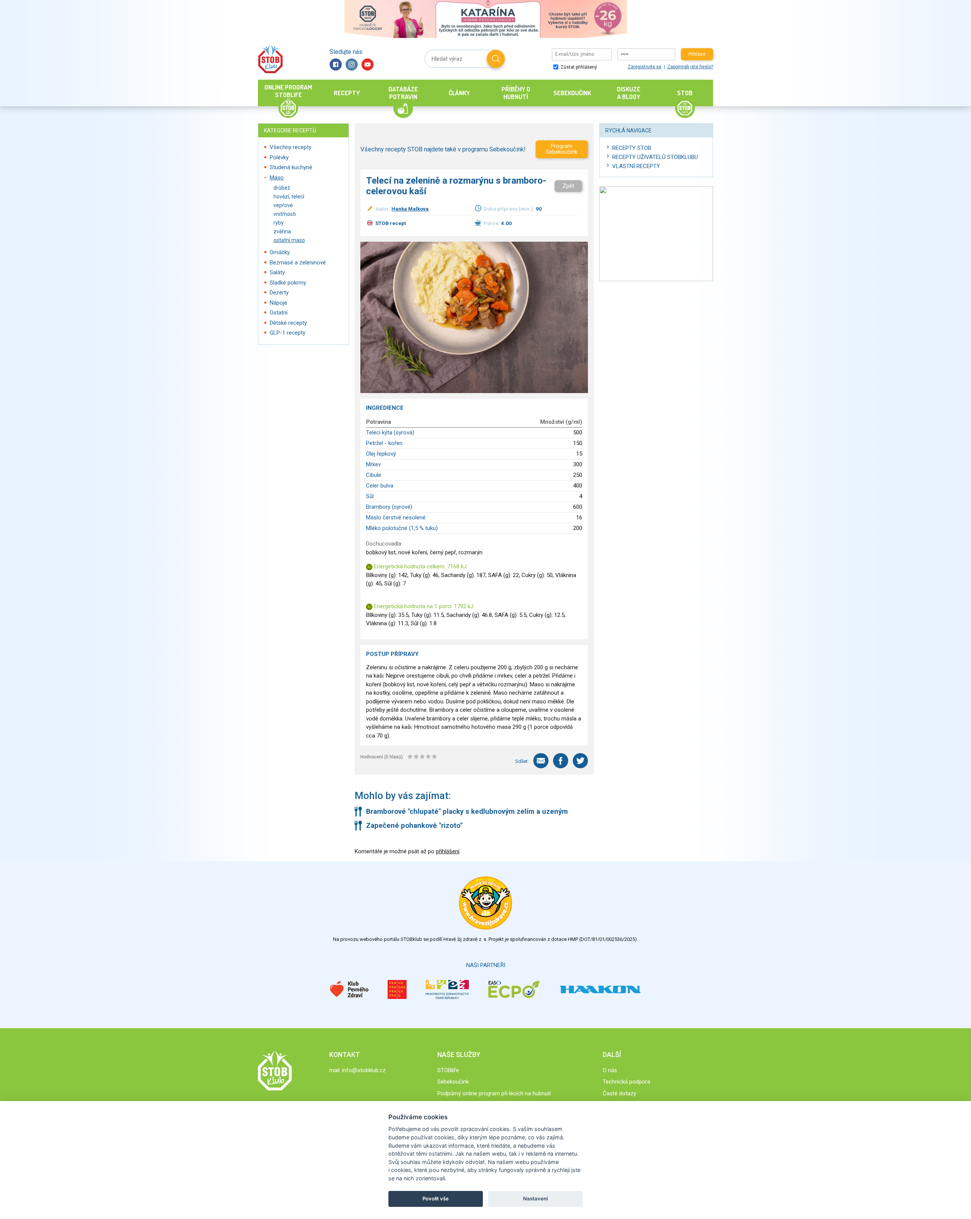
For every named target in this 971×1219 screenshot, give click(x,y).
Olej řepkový (381, 453)
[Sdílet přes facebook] (560, 760)
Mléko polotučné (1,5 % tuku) (402, 528)
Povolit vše (436, 1198)
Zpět (568, 185)
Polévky (279, 157)
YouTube (367, 64)
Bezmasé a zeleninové (298, 262)
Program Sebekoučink (561, 149)
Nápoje (278, 302)
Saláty (277, 272)
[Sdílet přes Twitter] (580, 760)
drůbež (281, 188)
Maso (277, 177)
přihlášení (447, 851)
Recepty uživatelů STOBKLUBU (655, 157)
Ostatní (279, 312)
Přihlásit (696, 54)
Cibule (373, 475)
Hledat (496, 59)
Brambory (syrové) (389, 506)
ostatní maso (289, 240)
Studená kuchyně (291, 167)
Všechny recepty (290, 147)
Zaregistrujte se (644, 66)
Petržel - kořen (384, 443)
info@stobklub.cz (364, 1070)
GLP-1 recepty (287, 332)
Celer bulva (379, 485)
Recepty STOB (631, 148)
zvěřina (282, 231)
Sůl (370, 496)
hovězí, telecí (288, 196)
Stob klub (270, 59)
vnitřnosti (284, 214)
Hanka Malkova (410, 209)
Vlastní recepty (636, 166)
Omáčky (280, 252)
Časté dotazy (619, 1093)
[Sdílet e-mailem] (540, 760)
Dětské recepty (288, 322)
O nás (610, 1070)
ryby (278, 223)
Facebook (336, 64)
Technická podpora (626, 1081)
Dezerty (279, 292)
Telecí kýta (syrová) (390, 432)
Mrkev (373, 464)
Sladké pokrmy (288, 282)
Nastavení (535, 1198)
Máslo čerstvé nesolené (396, 517)
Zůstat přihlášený (578, 67)
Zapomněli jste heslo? (690, 66)
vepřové (283, 205)
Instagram (352, 64)
